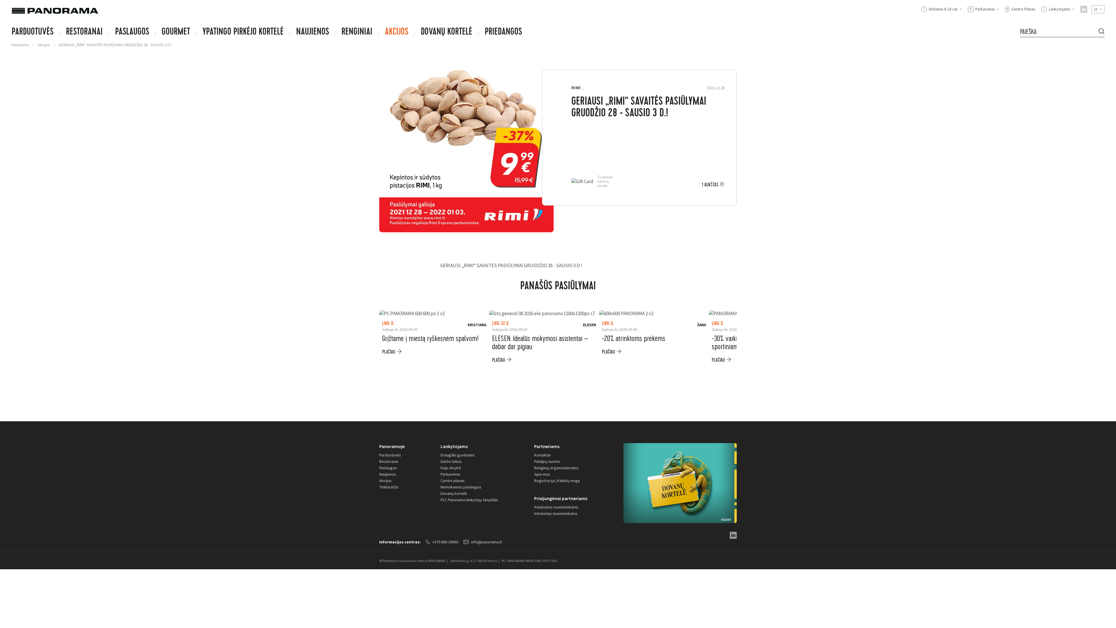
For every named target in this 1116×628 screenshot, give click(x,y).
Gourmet (176, 33)
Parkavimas (450, 474)
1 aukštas (710, 185)
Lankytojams (454, 446)
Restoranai (84, 33)
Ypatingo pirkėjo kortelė (243, 33)
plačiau (388, 352)
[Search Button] (1101, 31)
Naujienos (312, 33)
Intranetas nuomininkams (555, 513)
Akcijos (396, 33)
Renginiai (356, 33)
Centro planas (453, 480)
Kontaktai (542, 455)
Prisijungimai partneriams (560, 498)
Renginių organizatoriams (556, 467)
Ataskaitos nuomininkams (556, 507)
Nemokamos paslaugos (461, 487)
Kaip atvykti (451, 467)
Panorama (20, 44)
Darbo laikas (451, 461)
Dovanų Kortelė (446, 33)
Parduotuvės (32, 33)
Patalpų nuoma (547, 461)
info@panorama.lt (486, 542)
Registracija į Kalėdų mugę (557, 480)
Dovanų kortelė (454, 493)
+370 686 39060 (445, 542)
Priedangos (503, 33)
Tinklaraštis (389, 487)
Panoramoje (392, 446)
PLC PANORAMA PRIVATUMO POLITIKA (529, 561)
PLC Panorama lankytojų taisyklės (469, 499)
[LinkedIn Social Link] (1083, 9)
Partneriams (546, 446)
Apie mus (542, 474)
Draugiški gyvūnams (458, 455)
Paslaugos (132, 33)
